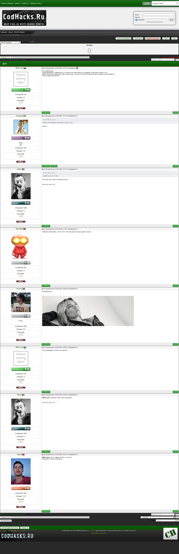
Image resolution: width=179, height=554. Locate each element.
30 (24, 97)
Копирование (91, 530)
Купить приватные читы (10, 528)
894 (24, 329)
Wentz (19, 169)
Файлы (17, 3)
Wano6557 (19, 229)
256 (24, 151)
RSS (174, 38)
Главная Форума (7, 3)
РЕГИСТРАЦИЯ (19, 32)
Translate (38, 42)
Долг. (29, 59)
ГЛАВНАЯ (4, 32)
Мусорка (17, 59)
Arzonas (19, 288)
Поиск (166, 38)
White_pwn (19, 68)
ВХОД (10, 32)
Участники (138, 38)
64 (24, 211)
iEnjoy (19, 454)
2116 (24, 496)
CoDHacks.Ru (5, 531)
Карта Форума (21, 531)
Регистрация (159, 22)
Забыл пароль (150, 22)
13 (24, 270)
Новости (25, 3)
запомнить (141, 20)
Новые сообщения (123, 38)
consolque (19, 116)
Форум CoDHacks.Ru (6, 59)
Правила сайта (35, 3)
